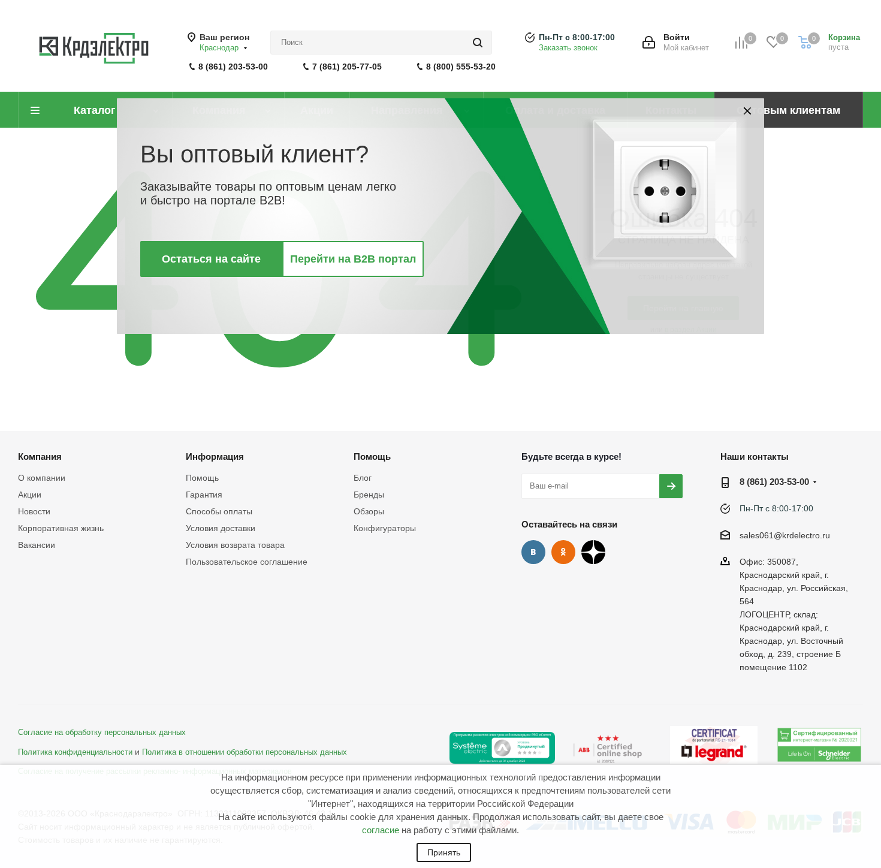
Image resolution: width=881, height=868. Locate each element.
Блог (363, 478)
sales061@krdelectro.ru (785, 535)
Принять (443, 852)
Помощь (202, 478)
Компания (40, 456)
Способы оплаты (219, 511)
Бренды (369, 494)
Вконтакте (533, 552)
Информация (215, 456)
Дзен (593, 552)
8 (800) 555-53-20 (461, 66)
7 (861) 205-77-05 (347, 66)
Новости (34, 511)
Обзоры (369, 511)
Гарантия (204, 494)
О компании (41, 478)
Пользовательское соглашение (246, 561)
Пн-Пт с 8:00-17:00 (577, 37)
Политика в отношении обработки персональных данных (244, 752)
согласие (380, 830)
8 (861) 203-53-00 (233, 66)
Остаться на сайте (211, 259)
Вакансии (36, 545)
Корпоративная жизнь (61, 528)
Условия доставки (220, 528)
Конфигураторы (385, 528)
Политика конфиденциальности (75, 752)
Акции (29, 494)
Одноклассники (563, 552)
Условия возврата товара (235, 545)
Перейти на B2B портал (353, 259)
